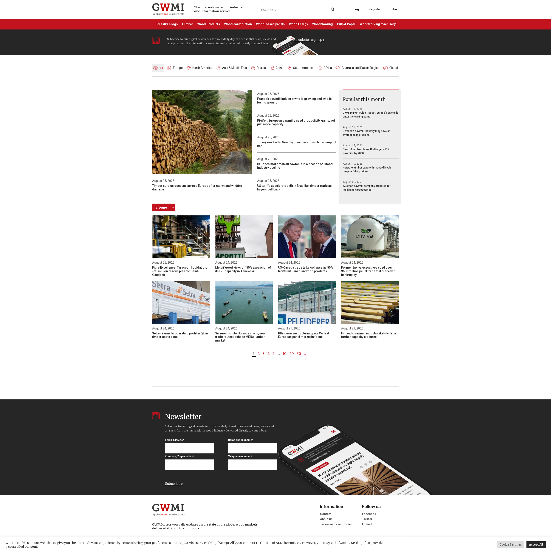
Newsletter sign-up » (309, 40)
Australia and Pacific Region (360, 68)
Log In (357, 9)
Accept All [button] (536, 544)
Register (375, 9)
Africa (327, 68)
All (161, 68)
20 (291, 353)
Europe (178, 68)
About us (326, 519)
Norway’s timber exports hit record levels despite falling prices (367, 169)
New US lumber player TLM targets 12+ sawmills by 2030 (366, 151)
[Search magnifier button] (333, 9)
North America (202, 68)
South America (303, 68)
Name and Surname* (240, 440)
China (279, 68)
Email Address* (174, 440)
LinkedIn (368, 524)
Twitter (367, 519)
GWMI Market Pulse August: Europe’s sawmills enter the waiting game (370, 114)
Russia (261, 68)
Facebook (369, 514)
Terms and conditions (336, 524)
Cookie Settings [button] (511, 544)
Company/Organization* (179, 456)
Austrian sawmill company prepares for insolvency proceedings (366, 187)
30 (299, 353)
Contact (393, 9)
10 (284, 353)
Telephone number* (240, 456)
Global (393, 68)
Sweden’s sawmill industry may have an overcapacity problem (366, 133)
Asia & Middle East (234, 68)
